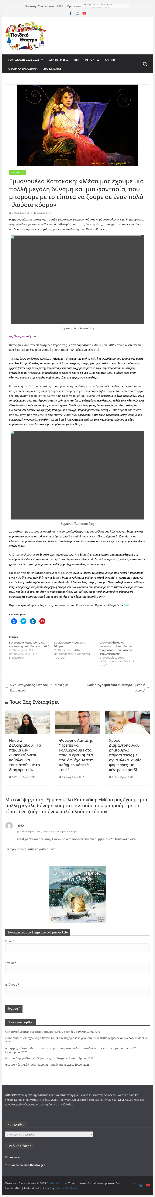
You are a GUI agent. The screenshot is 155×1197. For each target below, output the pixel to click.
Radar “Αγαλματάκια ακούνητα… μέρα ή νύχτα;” (116, 687)
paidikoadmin (44, 212)
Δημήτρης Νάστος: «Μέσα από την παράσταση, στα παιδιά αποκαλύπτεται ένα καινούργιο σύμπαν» (69, 1048)
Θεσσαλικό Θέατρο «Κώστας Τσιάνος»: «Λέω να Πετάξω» (41, 1032)
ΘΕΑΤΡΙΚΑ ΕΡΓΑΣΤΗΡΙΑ (22, 68)
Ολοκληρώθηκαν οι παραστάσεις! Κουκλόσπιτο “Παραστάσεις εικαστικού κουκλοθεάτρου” (116, 648)
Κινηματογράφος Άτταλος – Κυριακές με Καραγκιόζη (39, 687)
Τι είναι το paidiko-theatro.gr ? (25, 1165)
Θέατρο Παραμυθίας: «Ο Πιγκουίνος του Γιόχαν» (98, 8)
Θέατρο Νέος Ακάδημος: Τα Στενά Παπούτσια (34, 1064)
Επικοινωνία (13, 1157)
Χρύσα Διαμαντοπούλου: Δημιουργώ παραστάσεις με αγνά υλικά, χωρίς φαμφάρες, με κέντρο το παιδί (125, 755)
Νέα (76, 59)
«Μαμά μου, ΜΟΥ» (104, 345)
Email (10, 941)
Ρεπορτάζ (92, 59)
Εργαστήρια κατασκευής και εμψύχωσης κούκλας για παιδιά (29, 644)
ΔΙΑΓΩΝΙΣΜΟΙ (52, 68)
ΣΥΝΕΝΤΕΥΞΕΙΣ (58, 59)
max (20, 825)
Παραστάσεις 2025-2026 (23, 59)
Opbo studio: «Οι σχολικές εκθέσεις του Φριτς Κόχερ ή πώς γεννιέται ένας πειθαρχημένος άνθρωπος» (69, 1038)
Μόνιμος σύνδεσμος (67, 831)
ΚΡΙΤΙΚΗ (110, 59)
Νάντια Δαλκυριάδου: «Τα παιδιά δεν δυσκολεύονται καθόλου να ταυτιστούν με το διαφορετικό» (25, 755)
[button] (41, 59)
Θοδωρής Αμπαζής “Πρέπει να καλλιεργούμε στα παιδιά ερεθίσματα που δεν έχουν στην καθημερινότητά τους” (76, 755)
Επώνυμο (12, 984)
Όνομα (10, 963)
